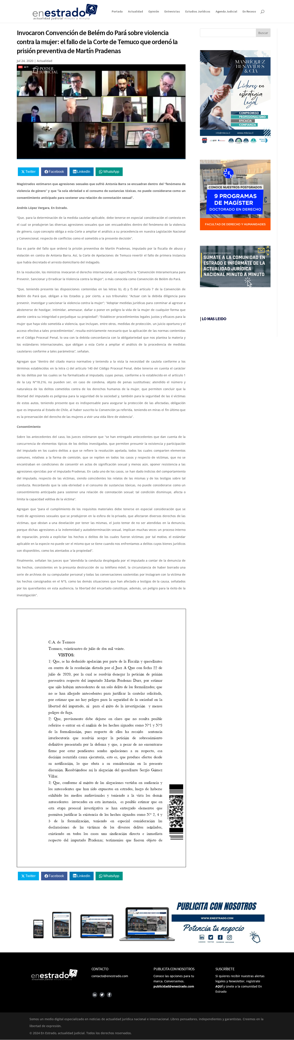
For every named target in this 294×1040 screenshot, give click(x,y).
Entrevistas (172, 11)
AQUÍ (219, 986)
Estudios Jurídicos (197, 11)
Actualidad (135, 11)
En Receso (249, 11)
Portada (117, 11)
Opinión (153, 11)
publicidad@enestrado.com (173, 986)
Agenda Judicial (226, 11)
